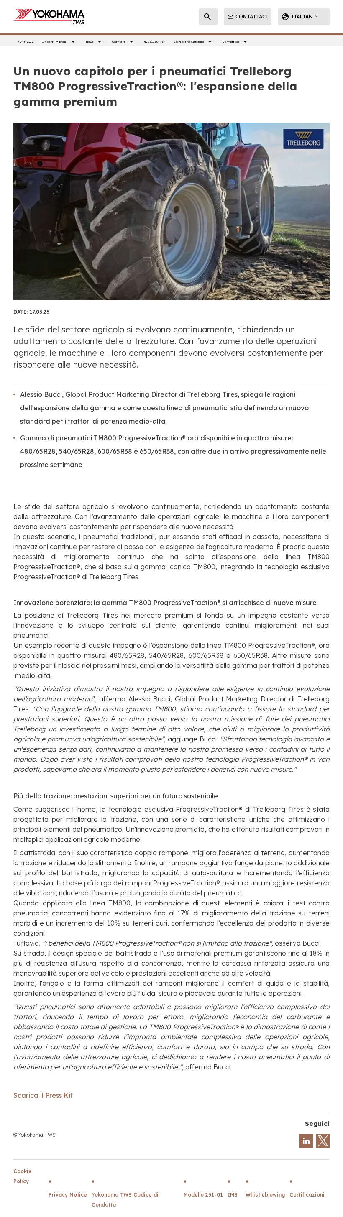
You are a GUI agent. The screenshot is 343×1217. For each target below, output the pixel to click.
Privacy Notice (68, 1194)
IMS (233, 1194)
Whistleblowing (265, 1194)
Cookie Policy (22, 1176)
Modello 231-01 (203, 1194)
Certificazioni (307, 1194)
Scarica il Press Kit (43, 1095)
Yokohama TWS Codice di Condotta (125, 1199)
